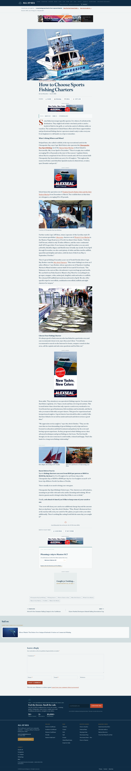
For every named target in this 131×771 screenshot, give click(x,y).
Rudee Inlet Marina (54, 600)
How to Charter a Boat (63, 597)
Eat (71, 1)
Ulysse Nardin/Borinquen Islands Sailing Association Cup (86, 610)
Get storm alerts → (85, 8)
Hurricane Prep (84, 735)
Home (38, 1)
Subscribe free (97, 705)
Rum (67, 1)
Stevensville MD (63, 116)
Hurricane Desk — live (86, 737)
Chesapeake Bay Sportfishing (37, 597)
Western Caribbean (50, 732)
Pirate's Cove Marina (88, 597)
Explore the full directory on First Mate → (51, 565)
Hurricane (92, 1)
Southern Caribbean (50, 729)
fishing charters (51, 597)
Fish (60, 1)
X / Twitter (21, 754)
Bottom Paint (83, 729)
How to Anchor (84, 726)
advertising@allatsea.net (24, 734)
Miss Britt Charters (76, 597)
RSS (19, 759)
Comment (31, 656)
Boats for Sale (74, 4)
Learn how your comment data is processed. (65, 687)
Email (56, 677)
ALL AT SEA (23, 725)
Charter (44, 1)
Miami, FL (55, 116)
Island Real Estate (67, 740)
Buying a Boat (83, 732)
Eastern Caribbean (50, 726)
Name (30, 677)
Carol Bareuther (44, 93)
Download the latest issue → (25, 739)
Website (82, 677)
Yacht (80, 1)
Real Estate (64, 4)
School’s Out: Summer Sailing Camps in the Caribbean (44, 610)
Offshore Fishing (50, 80)
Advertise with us (103, 729)
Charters (60, 262)
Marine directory (103, 732)
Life (64, 1)
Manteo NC (48, 116)
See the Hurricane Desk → (71, 8)
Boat (55, 1)
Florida (47, 735)
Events (85, 1)
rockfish (45, 600)
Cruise (50, 1)
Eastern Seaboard (50, 737)
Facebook (20, 749)
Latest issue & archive (104, 726)
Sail (75, 1)
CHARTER (41, 80)
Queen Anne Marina (66, 148)
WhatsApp (21, 757)
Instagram (21, 752)
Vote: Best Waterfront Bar (105, 735)
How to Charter (84, 740)
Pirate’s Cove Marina (82, 237)
